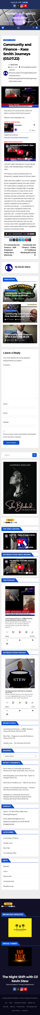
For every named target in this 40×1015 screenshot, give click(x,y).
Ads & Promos (16, 1010)
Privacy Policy (21, 1006)
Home (10, 1002)
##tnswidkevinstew (15, 81)
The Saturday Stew (9, 853)
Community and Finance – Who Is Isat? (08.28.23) (19, 335)
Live (6, 1002)
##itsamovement (14, 75)
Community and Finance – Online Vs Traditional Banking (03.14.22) (28, 248)
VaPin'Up (6, 782)
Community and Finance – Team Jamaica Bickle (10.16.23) (19, 295)
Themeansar (34, 998)
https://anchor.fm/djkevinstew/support (16, 137)
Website (6, 422)
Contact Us (25, 1010)
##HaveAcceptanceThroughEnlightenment (22, 73)
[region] (20, 927)
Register (6, 866)
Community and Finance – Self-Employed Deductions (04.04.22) (11, 250)
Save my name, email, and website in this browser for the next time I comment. (19, 435)
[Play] (7, 234)
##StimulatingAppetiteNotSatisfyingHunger (22, 78)
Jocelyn (6, 787)
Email (5, 413)
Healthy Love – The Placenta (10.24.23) (16, 743)
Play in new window (17, 237)
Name (5, 404)
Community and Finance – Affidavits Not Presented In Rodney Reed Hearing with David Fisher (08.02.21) (17, 797)
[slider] (32, 233)
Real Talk (6, 848)
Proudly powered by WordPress (10, 998)
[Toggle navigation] (18, 27)
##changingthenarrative (29, 67)
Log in (5, 871)
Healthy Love (7, 843)
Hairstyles (6, 795)
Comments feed (8, 881)
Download (28, 237)
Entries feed (7, 876)
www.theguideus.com (10, 775)
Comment (7, 365)
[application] (20, 234)
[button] (33, 27)
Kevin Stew (14, 65)
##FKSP (12, 70)
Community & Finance (9, 40)
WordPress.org (8, 886)
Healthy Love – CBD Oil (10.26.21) (24, 782)
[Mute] (28, 234)
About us (12, 1006)
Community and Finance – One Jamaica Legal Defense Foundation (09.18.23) (20, 316)
